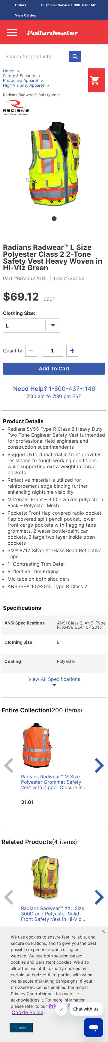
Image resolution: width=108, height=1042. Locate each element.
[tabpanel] (54, 163)
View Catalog (25, 15)
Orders (20, 5)
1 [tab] (54, 219)
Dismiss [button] (21, 1028)
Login (78, 80)
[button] (103, 931)
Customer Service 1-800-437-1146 (68, 5)
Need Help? (30, 388)
